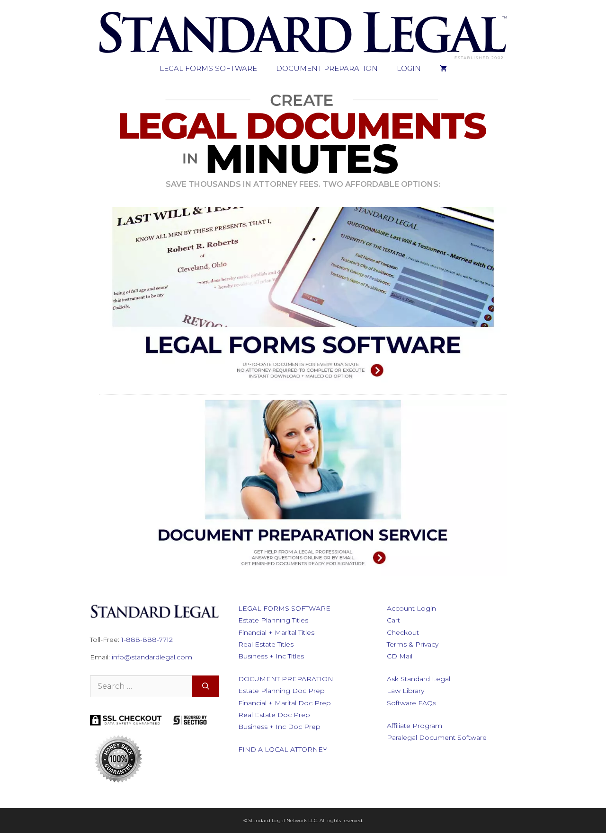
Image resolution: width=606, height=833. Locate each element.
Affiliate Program (414, 725)
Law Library (405, 690)
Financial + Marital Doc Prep (284, 703)
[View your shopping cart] (443, 68)
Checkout (403, 632)
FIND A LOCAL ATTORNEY (282, 749)
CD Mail (399, 656)
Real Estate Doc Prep (274, 714)
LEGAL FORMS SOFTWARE (208, 68)
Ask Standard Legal (418, 679)
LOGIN (409, 68)
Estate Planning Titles (273, 620)
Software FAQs (411, 703)
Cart (393, 620)
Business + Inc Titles (271, 656)
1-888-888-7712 (147, 639)
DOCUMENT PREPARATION (327, 68)
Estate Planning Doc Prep (281, 690)
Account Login (411, 608)
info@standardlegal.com (152, 657)
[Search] (205, 686)
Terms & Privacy (412, 644)
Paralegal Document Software (437, 737)
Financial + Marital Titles (276, 632)
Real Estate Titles (266, 644)
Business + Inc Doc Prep (279, 726)
